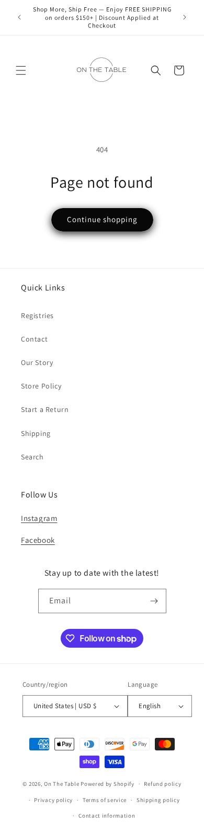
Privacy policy (53, 800)
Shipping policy (158, 800)
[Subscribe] (154, 601)
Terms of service (105, 800)
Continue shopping (102, 219)
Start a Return (45, 409)
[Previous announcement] (19, 17)
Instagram (39, 518)
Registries (37, 315)
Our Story (37, 362)
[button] (20, 70)
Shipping (36, 433)
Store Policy (41, 386)
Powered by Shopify (107, 783)
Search (32, 456)
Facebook (38, 540)
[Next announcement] (184, 17)
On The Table (62, 783)
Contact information (106, 815)
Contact (34, 339)
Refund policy (162, 783)
